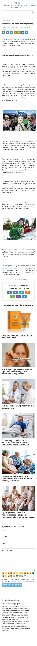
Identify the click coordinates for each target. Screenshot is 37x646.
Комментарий (7, 550)
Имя (4, 530)
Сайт (3, 544)
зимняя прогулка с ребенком (17, 39)
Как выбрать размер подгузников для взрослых (18, 407)
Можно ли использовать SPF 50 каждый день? (17, 336)
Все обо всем (25, 27)
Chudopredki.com (15, 3)
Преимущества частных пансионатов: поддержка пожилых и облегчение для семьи (18, 515)
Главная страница (7, 20)
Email (4, 537)
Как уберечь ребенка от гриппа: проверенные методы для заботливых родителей (17, 371)
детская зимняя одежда (11, 268)
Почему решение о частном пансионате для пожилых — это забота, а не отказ (17, 478)
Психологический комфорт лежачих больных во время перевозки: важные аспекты (15, 442)
